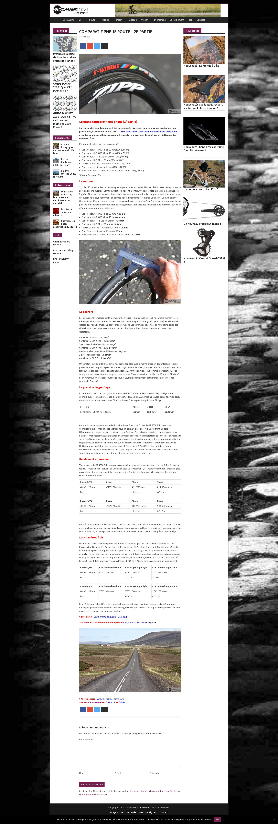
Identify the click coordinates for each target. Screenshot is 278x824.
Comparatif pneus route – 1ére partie (111, 616)
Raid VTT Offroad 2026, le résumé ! (64, 173)
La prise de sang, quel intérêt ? (63, 212)
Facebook (110, 702)
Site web (154, 773)
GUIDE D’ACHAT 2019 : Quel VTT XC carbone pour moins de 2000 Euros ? (64, 120)
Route (92, 20)
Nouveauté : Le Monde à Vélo (201, 65)
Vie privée (131, 812)
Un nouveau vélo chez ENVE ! (201, 189)
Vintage (133, 20)
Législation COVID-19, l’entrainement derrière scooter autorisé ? (63, 197)
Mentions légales (147, 812)
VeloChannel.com (140, 807)
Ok (217, 819)
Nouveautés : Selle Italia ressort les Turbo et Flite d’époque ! (203, 106)
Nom (82, 773)
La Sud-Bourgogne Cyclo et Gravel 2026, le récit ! (64, 149)
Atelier (144, 20)
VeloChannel (95, 702)
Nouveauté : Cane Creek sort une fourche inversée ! (203, 148)
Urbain (119, 20)
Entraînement (177, 20)
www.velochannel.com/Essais (110, 698)
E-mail (118, 773)
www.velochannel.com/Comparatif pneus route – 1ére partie (149, 131)
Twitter (121, 702)
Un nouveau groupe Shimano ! (202, 223)
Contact (201, 20)
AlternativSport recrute (61, 243)
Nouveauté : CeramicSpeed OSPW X (204, 259)
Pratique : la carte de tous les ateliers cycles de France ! (64, 57)
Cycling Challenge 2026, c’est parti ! (62, 162)
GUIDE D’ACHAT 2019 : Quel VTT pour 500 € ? (63, 87)
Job (190, 20)
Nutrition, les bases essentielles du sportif (65, 223)
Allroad (105, 20)
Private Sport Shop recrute (63, 252)
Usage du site (116, 812)
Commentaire (86, 739)
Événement (160, 20)
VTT (81, 20)
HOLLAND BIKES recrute (61, 261)
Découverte (68, 20)
